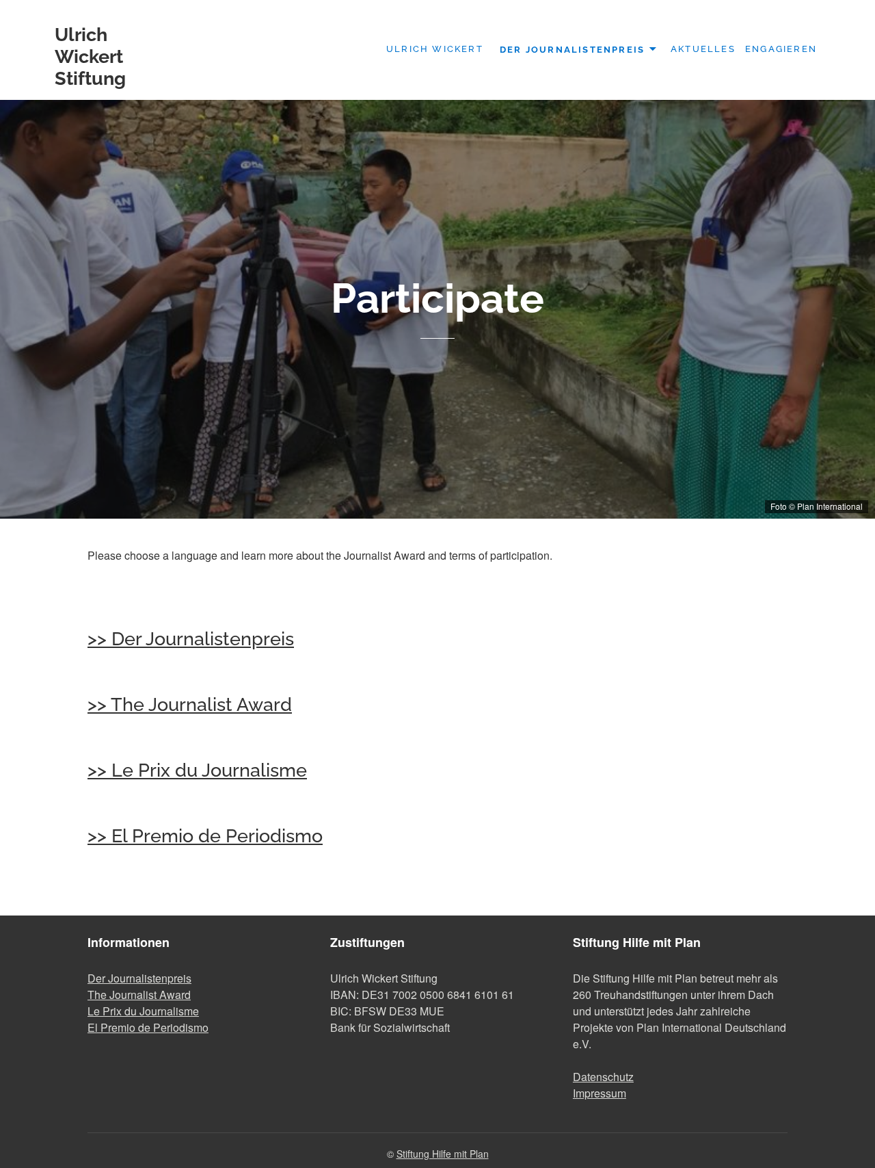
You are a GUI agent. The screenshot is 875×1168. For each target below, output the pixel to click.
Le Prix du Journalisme (143, 1011)
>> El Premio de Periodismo (205, 835)
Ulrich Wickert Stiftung (90, 56)
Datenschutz (603, 1077)
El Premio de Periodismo (148, 1027)
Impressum (599, 1093)
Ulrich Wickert (434, 49)
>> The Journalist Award (190, 704)
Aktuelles (703, 49)
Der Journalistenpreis (572, 49)
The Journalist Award (139, 994)
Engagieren (781, 49)
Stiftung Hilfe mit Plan (442, 1153)
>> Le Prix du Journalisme (197, 770)
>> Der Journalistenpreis (191, 638)
